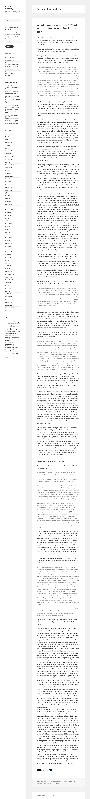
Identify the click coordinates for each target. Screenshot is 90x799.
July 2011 (7, 260)
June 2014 (8, 196)
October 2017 (8, 159)
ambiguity (66, 781)
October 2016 (8, 167)
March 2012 (8, 238)
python (6, 349)
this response (70, 705)
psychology (10, 344)
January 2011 (8, 271)
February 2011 (9, 268)
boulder (18, 321)
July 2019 (7, 148)
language (18, 331)
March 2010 (8, 296)
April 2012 (8, 235)
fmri (17, 329)
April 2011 (8, 266)
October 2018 (8, 151)
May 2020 (7, 139)
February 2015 (9, 184)
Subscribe (9, 46)
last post (46, 745)
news (14, 337)
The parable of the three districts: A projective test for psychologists (13, 73)
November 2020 (9, 134)
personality (8, 340)
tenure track (7, 356)
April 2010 (8, 294)
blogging (15, 321)
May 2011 (7, 263)
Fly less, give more (10, 69)
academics (8, 321)
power (13, 340)
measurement (7, 333)
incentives (14, 331)
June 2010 (8, 288)
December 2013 (9, 207)
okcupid (17, 337)
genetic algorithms (8, 331)
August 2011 (8, 257)
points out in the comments (60, 38)
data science (14, 325)
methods (13, 333)
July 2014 (7, 193)
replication (17, 349)
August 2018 (8, 153)
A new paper (41, 56)
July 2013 (7, 218)
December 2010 (9, 274)
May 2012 (7, 232)
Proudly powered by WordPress (45, 795)
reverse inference (15, 351)
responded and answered (68, 49)
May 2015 (7, 179)
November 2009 (9, 308)
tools (11, 356)
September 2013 (9, 212)
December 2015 (9, 176)
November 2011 (9, 249)
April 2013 (8, 221)
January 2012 (8, 243)
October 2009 (8, 311)
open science (8, 339)
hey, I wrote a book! (10, 57)
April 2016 (8, 173)
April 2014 (8, 201)
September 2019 (9, 145)
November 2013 (9, 210)
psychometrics (8, 347)
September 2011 (9, 254)
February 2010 (9, 299)
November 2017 (9, 156)
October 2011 (8, 252)
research (8, 351)
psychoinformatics (10, 342)
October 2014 (8, 190)
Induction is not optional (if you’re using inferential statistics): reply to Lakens (12, 64)
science (7, 354)
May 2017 (7, 162)
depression (7, 326)
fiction (12, 329)
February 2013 (9, 226)
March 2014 (8, 204)
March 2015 (8, 182)
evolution (7, 329)
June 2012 (8, 229)
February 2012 (9, 240)
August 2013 (8, 215)
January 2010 (8, 302)
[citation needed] (9, 7)
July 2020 (7, 137)
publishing (15, 347)
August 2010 (8, 282)
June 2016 (8, 170)
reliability (12, 349)
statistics (13, 353)
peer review (15, 339)
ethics (17, 326)
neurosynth (9, 337)
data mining (8, 325)
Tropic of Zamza (9, 60)
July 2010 (7, 285)
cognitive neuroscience (13, 323)
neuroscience (9, 335)
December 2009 (9, 305)
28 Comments (60, 783)
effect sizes (12, 326)
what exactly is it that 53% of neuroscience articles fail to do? (57, 28)
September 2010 (9, 280)
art (11, 321)
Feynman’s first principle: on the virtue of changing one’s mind (12, 122)
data (19, 323)
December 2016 (9, 165)
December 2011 (9, 246)
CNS (6, 323)
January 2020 (8, 142)
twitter (18, 356)
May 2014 (7, 198)
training (14, 356)
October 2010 (8, 277)
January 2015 (8, 187)
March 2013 (8, 224)
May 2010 (7, 291)
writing (6, 357)
